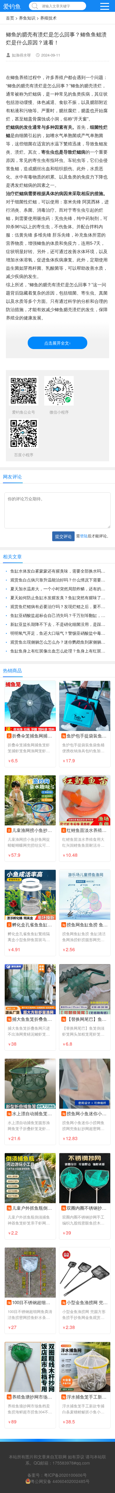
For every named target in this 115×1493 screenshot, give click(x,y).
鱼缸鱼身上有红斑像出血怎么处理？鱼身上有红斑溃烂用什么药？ (59, 651)
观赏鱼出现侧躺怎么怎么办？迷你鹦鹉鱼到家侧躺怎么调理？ (59, 642)
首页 (10, 18)
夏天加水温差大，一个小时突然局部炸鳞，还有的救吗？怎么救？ (59, 589)
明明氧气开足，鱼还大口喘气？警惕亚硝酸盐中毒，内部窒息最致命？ (59, 633)
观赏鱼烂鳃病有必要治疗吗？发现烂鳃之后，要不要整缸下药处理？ (59, 606)
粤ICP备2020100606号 (65, 1475)
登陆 (84, 536)
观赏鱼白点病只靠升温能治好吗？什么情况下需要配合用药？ (59, 580)
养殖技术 (48, 18)
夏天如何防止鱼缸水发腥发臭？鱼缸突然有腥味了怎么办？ (59, 597)
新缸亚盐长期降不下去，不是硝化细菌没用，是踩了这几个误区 (59, 624)
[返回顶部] (103, 1337)
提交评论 (63, 536)
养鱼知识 (27, 18)
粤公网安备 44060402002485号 (60, 1481)
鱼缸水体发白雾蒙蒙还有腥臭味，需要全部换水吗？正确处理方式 (59, 571)
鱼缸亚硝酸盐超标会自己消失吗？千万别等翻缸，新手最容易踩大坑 (59, 615)
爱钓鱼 (12, 6)
